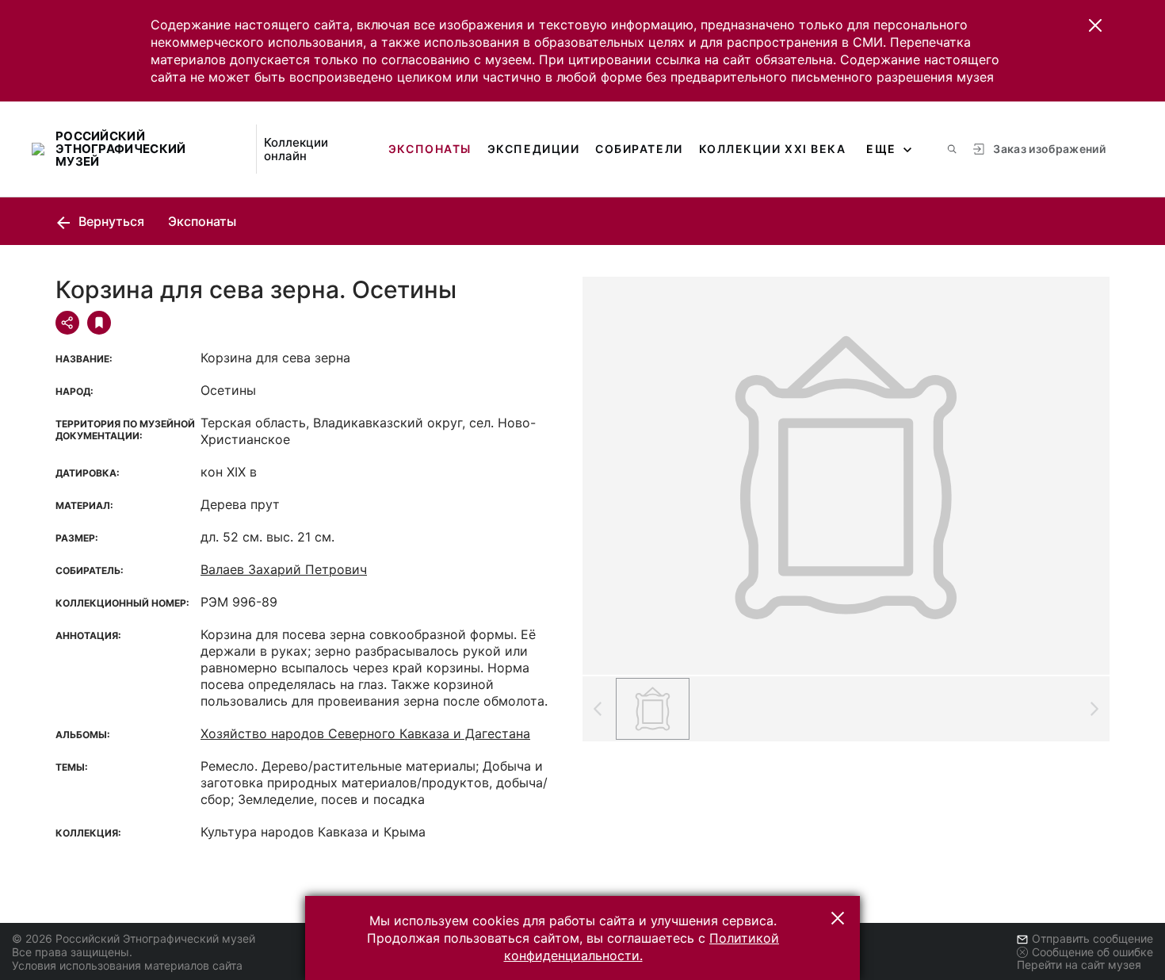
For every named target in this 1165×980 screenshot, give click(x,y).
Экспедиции (533, 148)
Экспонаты (430, 148)
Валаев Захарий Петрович (284, 569)
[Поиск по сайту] (952, 149)
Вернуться (109, 221)
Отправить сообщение (1092, 938)
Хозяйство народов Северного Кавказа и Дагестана (365, 733)
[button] (1095, 25)
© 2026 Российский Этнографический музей (133, 938)
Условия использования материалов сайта (127, 965)
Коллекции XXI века (772, 148)
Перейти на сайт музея (1079, 964)
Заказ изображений (1049, 148)
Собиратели (638, 148)
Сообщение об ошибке (1092, 952)
